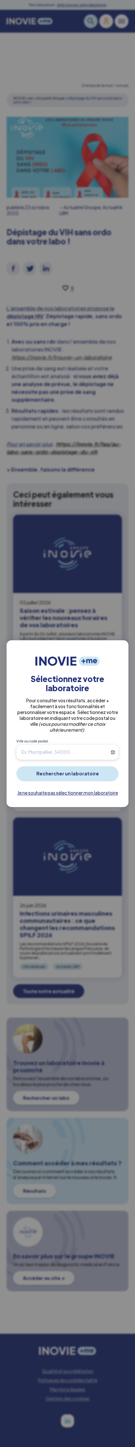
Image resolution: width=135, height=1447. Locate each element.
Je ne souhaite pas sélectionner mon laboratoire (67, 793)
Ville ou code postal (32, 741)
